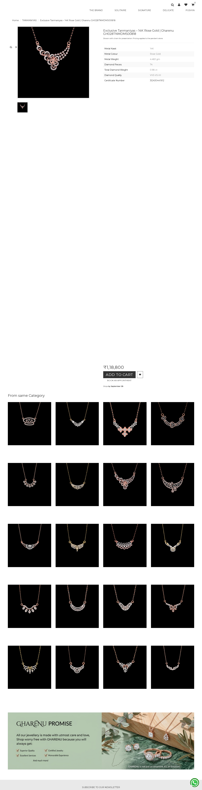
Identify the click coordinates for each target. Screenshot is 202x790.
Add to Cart (119, 374)
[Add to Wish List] (140, 374)
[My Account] (179, 4)
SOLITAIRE (120, 10)
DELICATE (168, 10)
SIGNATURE (144, 10)
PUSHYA (190, 10)
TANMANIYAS (29, 20)
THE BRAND (96, 10)
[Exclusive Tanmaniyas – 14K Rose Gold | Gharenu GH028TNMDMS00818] (22, 107)
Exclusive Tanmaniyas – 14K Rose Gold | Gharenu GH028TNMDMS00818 (77, 20)
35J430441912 (157, 80)
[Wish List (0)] (186, 4)
